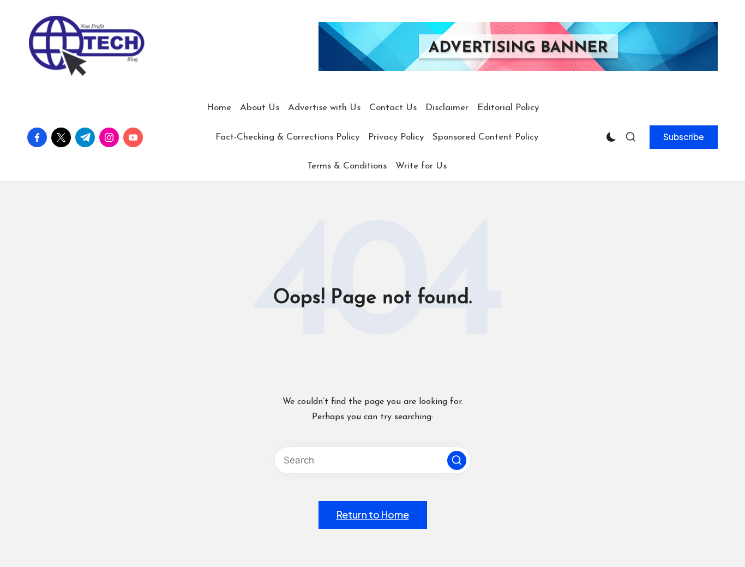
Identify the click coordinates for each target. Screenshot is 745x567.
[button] (684, 136)
